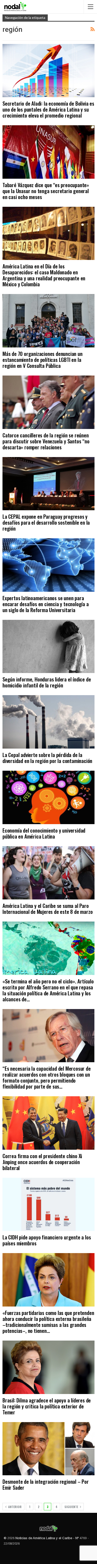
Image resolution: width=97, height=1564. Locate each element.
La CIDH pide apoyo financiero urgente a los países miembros (46, 1240)
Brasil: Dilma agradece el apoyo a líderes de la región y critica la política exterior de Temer (46, 1406)
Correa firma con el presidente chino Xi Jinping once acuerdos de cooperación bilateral (42, 1162)
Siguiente (71, 1507)
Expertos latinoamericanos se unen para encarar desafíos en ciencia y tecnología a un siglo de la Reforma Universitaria (45, 604)
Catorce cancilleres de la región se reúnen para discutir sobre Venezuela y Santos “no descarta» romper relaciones (46, 441)
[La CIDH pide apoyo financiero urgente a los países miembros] (48, 1204)
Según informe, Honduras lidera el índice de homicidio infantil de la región (46, 682)
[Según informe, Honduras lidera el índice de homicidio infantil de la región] (48, 646)
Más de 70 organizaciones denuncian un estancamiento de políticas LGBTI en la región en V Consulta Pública (42, 359)
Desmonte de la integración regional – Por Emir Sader (45, 1484)
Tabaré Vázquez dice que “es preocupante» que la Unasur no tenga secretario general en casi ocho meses (45, 191)
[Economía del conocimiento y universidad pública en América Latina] (48, 797)
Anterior (14, 1507)
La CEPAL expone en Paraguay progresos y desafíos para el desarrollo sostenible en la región (46, 522)
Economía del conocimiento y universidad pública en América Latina (43, 833)
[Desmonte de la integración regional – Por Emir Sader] (48, 1449)
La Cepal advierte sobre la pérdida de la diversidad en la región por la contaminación (47, 757)
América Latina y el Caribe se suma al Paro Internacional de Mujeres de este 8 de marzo (47, 908)
